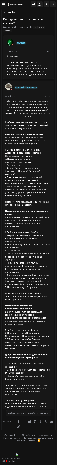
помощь (7, 30)
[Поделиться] (44, 51)
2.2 (35, 27)
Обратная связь (45, 435)
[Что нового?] (46, 4)
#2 (49, 96)
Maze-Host (12, 461)
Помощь (21, 440)
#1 (48, 51)
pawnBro (9, 27)
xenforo (41, 27)
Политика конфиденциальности (38, 437)
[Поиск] (53, 4)
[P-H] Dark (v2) (12, 435)
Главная (31, 440)
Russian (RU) (29, 435)
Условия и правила (12, 437)
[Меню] (3, 4)
